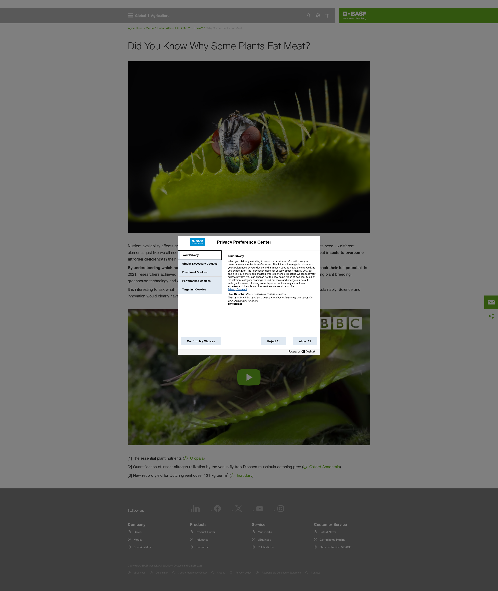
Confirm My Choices (201, 341)
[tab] (199, 255)
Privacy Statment (237, 289)
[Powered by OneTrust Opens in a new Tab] (303, 352)
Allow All (305, 341)
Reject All (273, 341)
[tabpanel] (272, 282)
